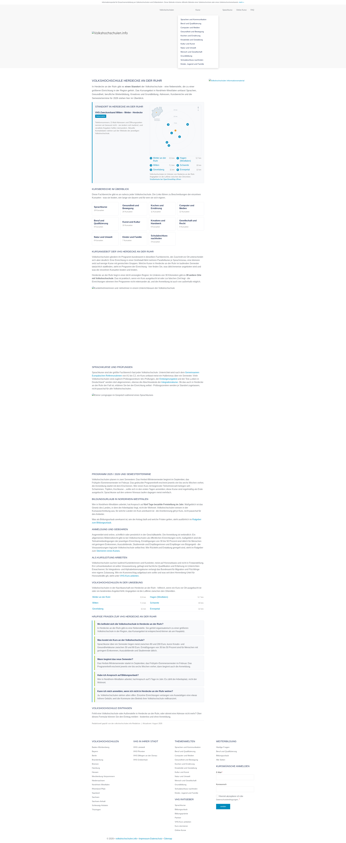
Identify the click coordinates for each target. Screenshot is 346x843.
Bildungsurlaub (181, 809)
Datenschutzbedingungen (227, 799)
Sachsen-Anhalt (98, 801)
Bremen (95, 764)
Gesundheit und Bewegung (192, 32)
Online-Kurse (180, 830)
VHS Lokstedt (139, 747)
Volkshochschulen (167, 10)
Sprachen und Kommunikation (193, 19)
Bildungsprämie (181, 813)
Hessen (95, 772)
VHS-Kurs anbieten (129, 576)
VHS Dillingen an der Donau (145, 755)
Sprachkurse (227, 10)
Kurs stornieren (181, 826)
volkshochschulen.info (126, 838)
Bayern (95, 751)
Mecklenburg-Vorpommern (103, 776)
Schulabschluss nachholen (192, 60)
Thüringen (96, 809)
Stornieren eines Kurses (108, 551)
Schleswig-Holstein (100, 805)
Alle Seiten (220, 760)
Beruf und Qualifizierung (191, 23)
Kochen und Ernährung (190, 36)
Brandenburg (97, 760)
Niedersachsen (98, 780)
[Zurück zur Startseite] (119, 36)
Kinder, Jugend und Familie (192, 64)
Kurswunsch (221, 784)
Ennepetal (183, 169)
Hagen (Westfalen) (184, 159)
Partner (178, 818)
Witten (155, 165)
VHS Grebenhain (140, 760)
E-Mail (219, 772)
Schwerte (183, 165)
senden (223, 806)
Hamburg (96, 768)
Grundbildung (186, 56)
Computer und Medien (190, 27)
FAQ (252, 10)
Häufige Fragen (222, 747)
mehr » (241, 2)
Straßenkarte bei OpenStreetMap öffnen (165, 179)
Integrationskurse (169, 382)
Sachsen (95, 797)
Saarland (96, 793)
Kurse (198, 10)
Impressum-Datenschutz (150, 838)
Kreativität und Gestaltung (192, 40)
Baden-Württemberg (100, 747)
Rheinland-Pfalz (98, 789)
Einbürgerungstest (168, 379)
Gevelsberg (157, 169)
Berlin (94, 755)
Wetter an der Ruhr (158, 159)
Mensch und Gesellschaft (191, 52)
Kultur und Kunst (188, 44)
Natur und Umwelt (188, 48)
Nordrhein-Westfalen (101, 784)
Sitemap (168, 838)
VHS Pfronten (139, 751)
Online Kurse (241, 10)
